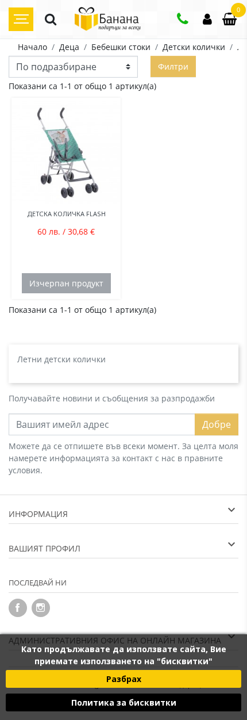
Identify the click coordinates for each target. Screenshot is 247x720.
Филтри (173, 66)
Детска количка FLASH (66, 213)
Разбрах (123, 678)
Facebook (18, 608)
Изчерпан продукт (66, 283)
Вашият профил (44, 548)
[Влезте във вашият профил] (207, 20)
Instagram (41, 608)
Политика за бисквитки (123, 702)
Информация (38, 513)
